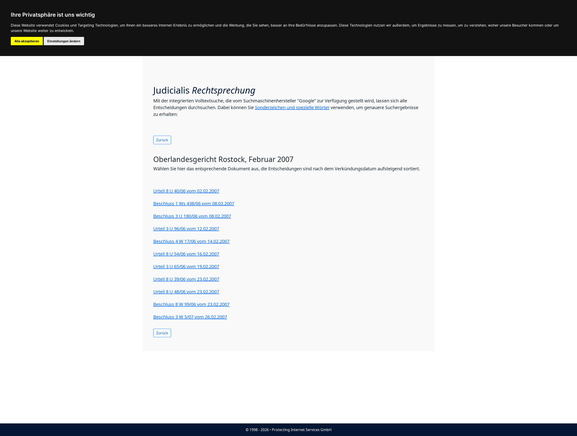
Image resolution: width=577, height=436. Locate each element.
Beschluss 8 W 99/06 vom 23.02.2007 (191, 304)
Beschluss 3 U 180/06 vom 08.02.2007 (192, 216)
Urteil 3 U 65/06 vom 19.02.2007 (186, 266)
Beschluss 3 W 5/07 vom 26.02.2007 (190, 317)
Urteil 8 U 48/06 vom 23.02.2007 (186, 292)
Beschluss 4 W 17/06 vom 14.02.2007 (191, 241)
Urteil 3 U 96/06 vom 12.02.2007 (186, 229)
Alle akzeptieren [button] (26, 41)
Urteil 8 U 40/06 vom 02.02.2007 (186, 191)
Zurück (162, 139)
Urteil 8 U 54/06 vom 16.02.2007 (186, 254)
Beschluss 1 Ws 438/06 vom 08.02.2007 (193, 203)
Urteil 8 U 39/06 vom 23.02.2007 (186, 279)
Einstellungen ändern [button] (63, 41)
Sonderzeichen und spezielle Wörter (292, 107)
